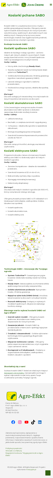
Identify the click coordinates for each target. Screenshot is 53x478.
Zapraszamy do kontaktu (14, 373)
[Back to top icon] (48, 473)
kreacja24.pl (31, 469)
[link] (32, 5)
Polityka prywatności (14, 448)
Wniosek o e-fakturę (14, 451)
